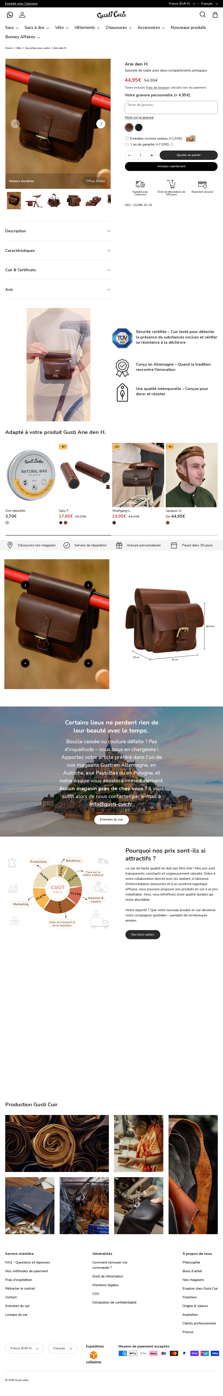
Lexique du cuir (16, 1314)
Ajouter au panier (189, 155)
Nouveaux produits (188, 27)
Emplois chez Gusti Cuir (200, 1288)
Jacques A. (174, 510)
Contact (11, 1297)
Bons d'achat (192, 1271)
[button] (10, 15)
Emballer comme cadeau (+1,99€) (155, 138)
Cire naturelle (15, 510)
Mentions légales (105, 1285)
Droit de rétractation (107, 1276)
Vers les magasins (78, 1072)
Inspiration (190, 1314)
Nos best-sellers (142, 934)
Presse (187, 1332)
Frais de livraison (157, 87)
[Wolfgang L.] (138, 475)
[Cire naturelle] (31, 475)
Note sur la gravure (139, 117)
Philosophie (191, 1262)
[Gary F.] (85, 475)
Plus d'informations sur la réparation (131, 1072)
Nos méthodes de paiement (26, 1271)
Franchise (189, 1297)
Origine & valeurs (195, 1306)
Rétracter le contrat (20, 1288)
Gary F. (64, 510)
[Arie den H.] (129, 127)
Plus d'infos (97, 181)
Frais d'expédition (18, 1279)
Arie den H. (60, 48)
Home (8, 48)
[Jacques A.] (192, 475)
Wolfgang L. (121, 510)
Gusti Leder (22, 1380)
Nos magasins (193, 1279)
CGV (95, 1293)
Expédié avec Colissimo (21, 3)
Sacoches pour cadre (37, 48)
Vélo (18, 48)
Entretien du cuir (111, 819)
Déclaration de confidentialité (114, 1302)
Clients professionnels (199, 1323)
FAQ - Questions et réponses (27, 1262)
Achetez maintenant (171, 166)
